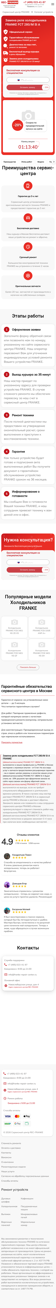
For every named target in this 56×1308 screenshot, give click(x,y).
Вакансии (6, 1157)
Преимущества (10, 162)
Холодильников (9, 1206)
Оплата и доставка (11, 1148)
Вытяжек (5, 1214)
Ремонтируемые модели (13, 1166)
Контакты (6, 1152)
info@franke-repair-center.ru (22, 974)
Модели (41, 162)
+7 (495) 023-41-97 (34, 2)
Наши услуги (7, 1171)
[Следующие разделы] (54, 162)
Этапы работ (26, 162)
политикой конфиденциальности (28, 94)
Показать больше (28, 667)
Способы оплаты (9, 1180)
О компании (7, 1162)
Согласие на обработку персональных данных (25, 1176)
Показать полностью (11, 742)
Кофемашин (27, 1198)
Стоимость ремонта (11, 1143)
